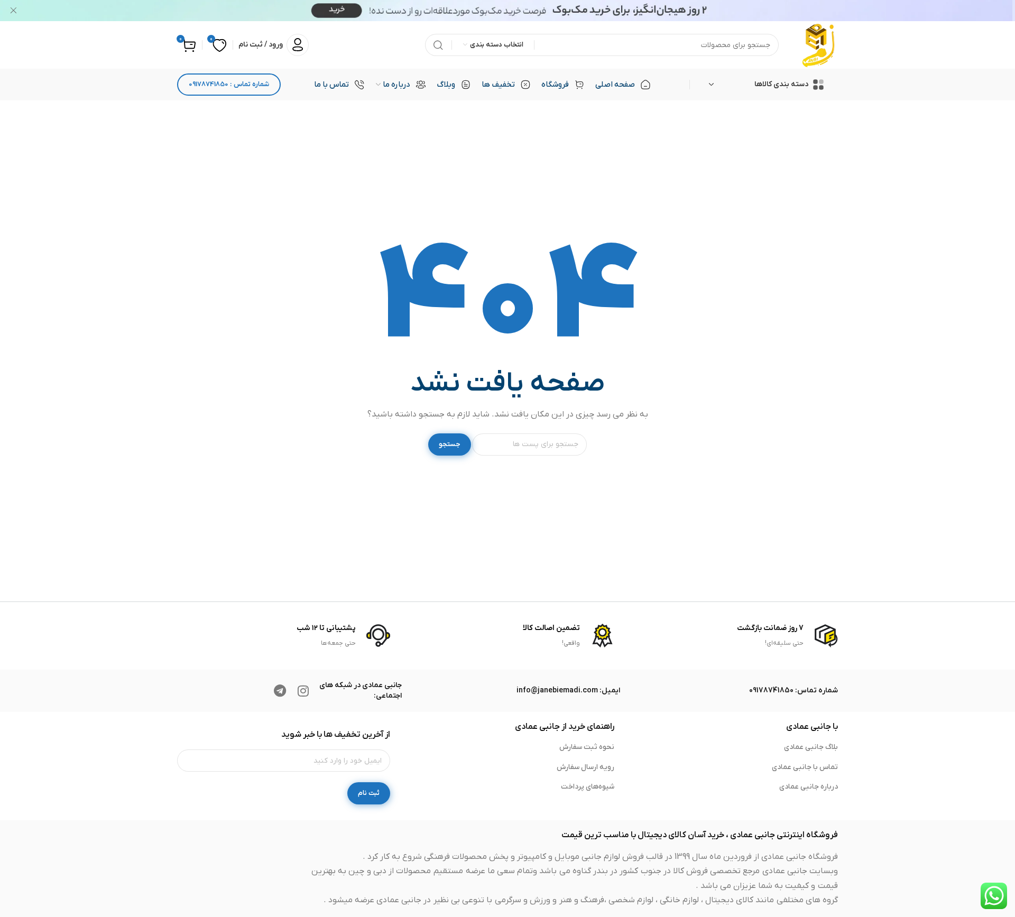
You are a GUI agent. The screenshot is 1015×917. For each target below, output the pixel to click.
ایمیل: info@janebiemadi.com (568, 691)
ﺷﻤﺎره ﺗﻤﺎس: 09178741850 (793, 691)
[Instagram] (303, 690)
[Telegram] (279, 690)
